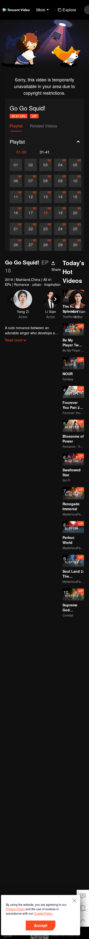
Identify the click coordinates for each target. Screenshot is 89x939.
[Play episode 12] (30, 197)
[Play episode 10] (75, 181)
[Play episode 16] (16, 213)
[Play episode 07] (30, 181)
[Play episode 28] (45, 245)
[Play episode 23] (45, 229)
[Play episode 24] (60, 229)
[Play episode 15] (75, 197)
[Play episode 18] (45, 213)
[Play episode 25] (75, 229)
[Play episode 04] (60, 165)
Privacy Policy (15, 909)
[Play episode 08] (45, 181)
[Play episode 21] (16, 229)
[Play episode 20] (75, 213)
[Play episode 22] (30, 229)
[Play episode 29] (60, 245)
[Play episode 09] (60, 181)
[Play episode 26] (16, 245)
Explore (69, 10)
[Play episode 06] (16, 181)
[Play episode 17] (30, 213)
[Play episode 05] (75, 165)
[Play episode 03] (45, 165)
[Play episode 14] (60, 197)
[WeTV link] (16, 10)
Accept (40, 925)
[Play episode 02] (30, 165)
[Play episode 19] (60, 213)
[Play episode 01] (16, 165)
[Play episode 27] (30, 245)
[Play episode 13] (45, 197)
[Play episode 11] (16, 197)
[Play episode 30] (75, 245)
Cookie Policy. (43, 913)
